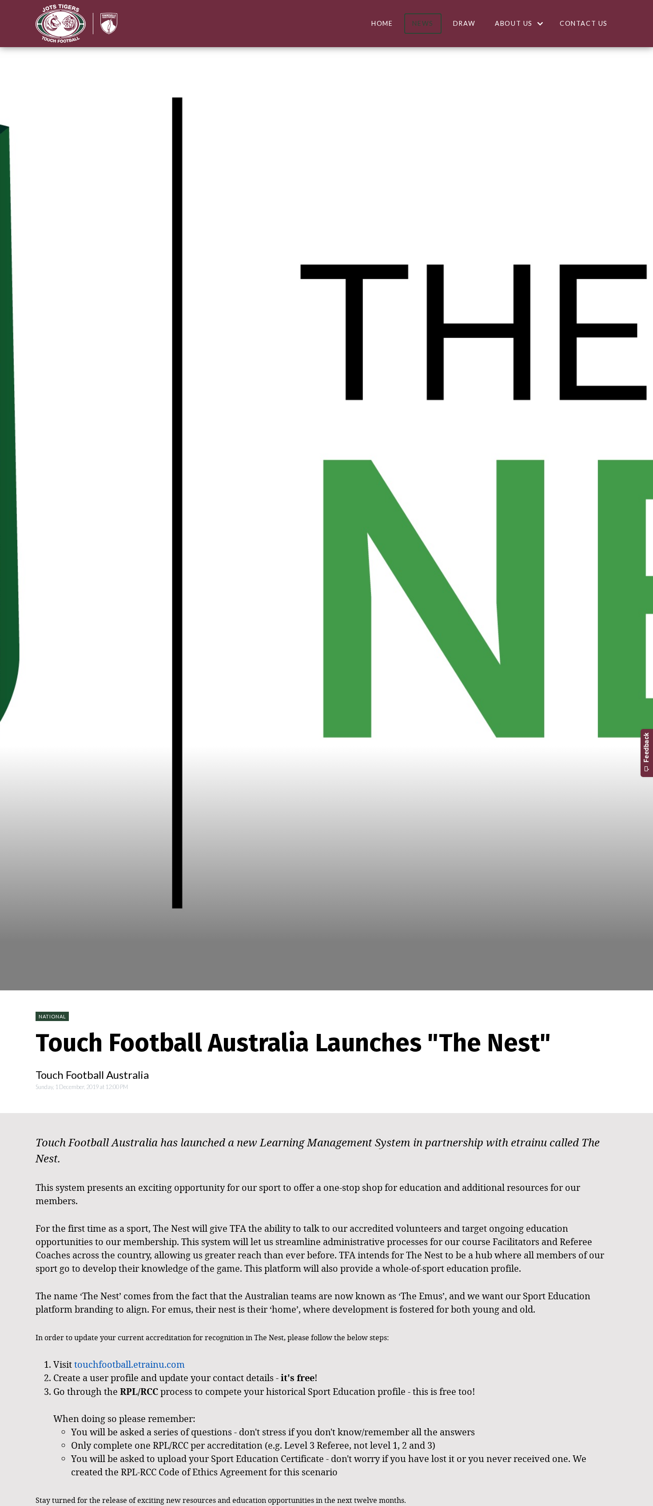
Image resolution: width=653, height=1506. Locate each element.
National (52, 1016)
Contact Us (584, 23)
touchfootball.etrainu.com (129, 1364)
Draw (464, 23)
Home (382, 23)
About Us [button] (514, 23)
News (422, 23)
